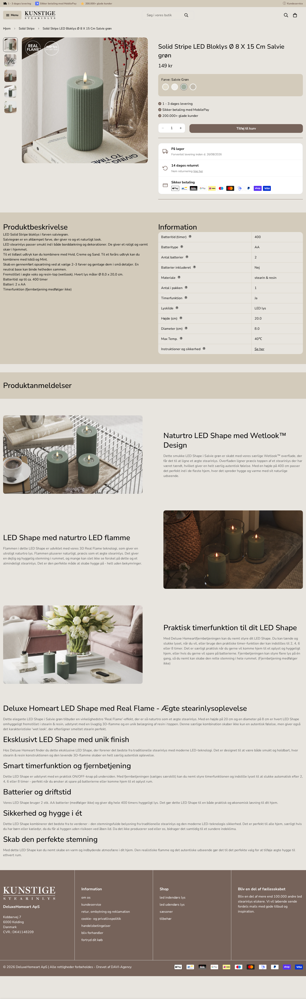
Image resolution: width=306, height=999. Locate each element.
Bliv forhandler (92, 933)
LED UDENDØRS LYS (172, 904)
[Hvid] (174, 87)
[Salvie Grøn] (184, 87)
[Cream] (165, 87)
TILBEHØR (166, 918)
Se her (259, 349)
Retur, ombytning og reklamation (105, 911)
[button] (295, 15)
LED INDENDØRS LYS (172, 897)
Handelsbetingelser (96, 926)
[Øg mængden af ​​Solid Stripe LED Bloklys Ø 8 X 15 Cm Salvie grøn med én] (180, 128)
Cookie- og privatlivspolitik (101, 918)
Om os (86, 897)
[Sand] (193, 87)
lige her (198, 171)
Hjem (7, 28)
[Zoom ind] (139, 46)
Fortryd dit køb (92, 940)
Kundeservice (91, 904)
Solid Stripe (27, 28)
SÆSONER (166, 911)
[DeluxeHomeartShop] (40, 15)
